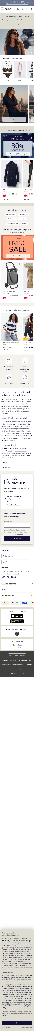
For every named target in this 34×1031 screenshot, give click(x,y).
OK (17, 1023)
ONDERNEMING (7, 595)
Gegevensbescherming (25, 660)
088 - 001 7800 (8, 577)
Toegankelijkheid (6, 664)
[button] (2, 9)
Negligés (4, 462)
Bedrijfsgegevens (18, 664)
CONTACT (5, 550)
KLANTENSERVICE (8, 584)
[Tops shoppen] (17, 42)
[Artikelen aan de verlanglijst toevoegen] (19, 162)
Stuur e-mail (9, 556)
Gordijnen (22, 219)
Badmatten (12, 219)
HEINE (3, 590)
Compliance (29, 664)
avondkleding (18, 411)
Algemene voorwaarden (9, 660)
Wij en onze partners (8, 938)
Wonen (24, 224)
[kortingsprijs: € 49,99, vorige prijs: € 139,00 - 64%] (11, 276)
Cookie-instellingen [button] (17, 669)
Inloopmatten (23, 214)
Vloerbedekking (12, 224)
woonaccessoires (20, 451)
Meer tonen (20, 534)
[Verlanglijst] (27, 9)
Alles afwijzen (6, 1028)
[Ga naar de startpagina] (8, 9)
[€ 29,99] (11, 327)
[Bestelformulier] (22, 9)
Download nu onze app (17, 611)
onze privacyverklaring (15, 1012)
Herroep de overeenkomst (17, 655)
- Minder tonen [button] (6, 467)
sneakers (15, 409)
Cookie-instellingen (26, 1028)
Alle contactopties (11, 562)
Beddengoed (10, 214)
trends (10, 451)
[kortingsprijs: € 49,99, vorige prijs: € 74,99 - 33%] (11, 174)
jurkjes (9, 409)
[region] (17, 980)
